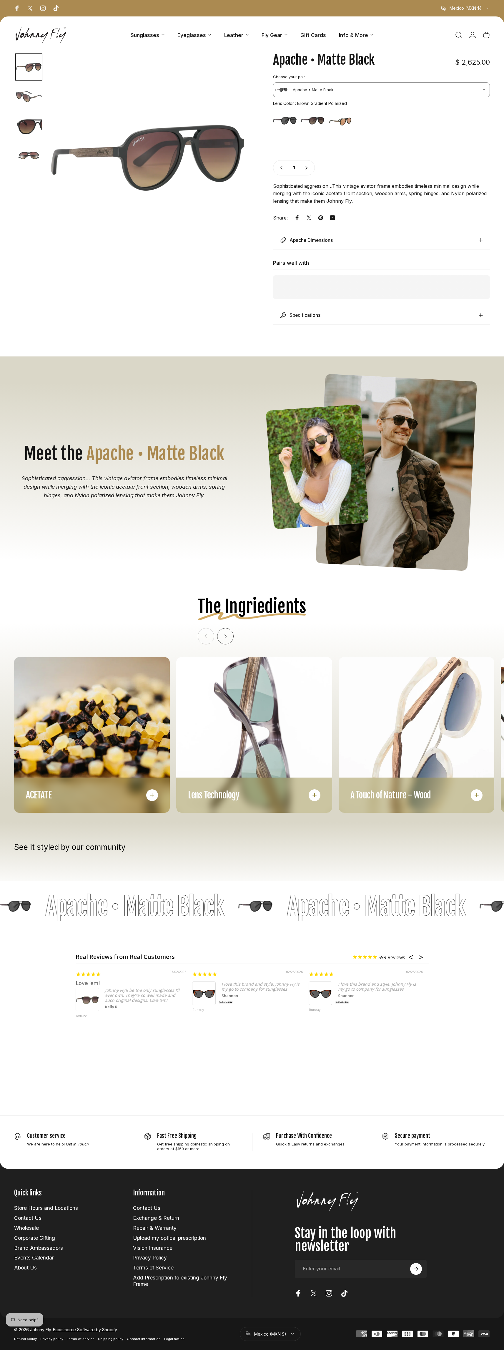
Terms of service (80, 1339)
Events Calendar (34, 1257)
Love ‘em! (88, 982)
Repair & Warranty (155, 1228)
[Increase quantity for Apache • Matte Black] (308, 167)
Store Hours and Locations (46, 1208)
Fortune (81, 1016)
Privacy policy (51, 1339)
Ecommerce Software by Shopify (85, 1329)
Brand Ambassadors (38, 1248)
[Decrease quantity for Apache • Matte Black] (280, 167)
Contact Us (27, 1218)
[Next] (225, 636)
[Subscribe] (416, 1269)
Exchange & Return (156, 1218)
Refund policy (25, 1339)
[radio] (285, 121)
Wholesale (26, 1228)
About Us (25, 1267)
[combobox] (465, 8)
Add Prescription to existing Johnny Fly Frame (180, 1280)
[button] (28, 67)
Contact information (144, 1339)
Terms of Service (153, 1267)
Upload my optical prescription (169, 1238)
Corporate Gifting (34, 1238)
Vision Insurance (152, 1248)
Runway (198, 1010)
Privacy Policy (150, 1257)
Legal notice (174, 1339)
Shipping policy (110, 1339)
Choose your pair (289, 76)
